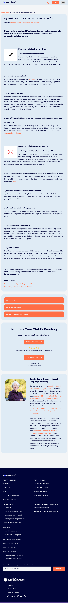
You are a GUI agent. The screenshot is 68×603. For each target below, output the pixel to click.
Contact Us (6, 487)
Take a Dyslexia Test (34, 342)
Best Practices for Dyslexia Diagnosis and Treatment (21, 284)
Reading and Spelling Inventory (14, 519)
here (14, 181)
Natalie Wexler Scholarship (13, 559)
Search (58, 569)
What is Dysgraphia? (11, 531)
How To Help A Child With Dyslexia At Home (18, 287)
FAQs (4, 491)
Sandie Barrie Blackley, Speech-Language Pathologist (24, 22)
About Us (6, 484)
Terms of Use (12, 589)
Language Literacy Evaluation (13, 515)
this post (32, 79)
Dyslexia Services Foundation (13, 555)
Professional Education (41, 508)
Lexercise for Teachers (41, 487)
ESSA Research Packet (41, 495)
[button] (48, 3)
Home (3, 12)
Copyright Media (13, 592)
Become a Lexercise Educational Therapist (47, 511)
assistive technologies (12, 133)
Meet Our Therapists (9, 499)
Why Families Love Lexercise (12, 540)
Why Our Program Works (11, 543)
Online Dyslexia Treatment (13, 522)
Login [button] (55, 2)
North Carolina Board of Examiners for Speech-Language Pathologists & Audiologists (45, 410)
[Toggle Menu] (63, 2)
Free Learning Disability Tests (13, 511)
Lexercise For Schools (41, 484)
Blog (7, 12)
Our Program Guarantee (11, 495)
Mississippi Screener (40, 491)
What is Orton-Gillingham (12, 535)
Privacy (10, 586)
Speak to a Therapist (34, 357)
